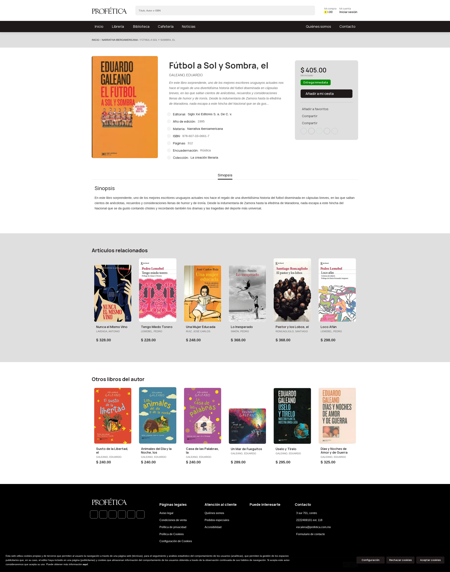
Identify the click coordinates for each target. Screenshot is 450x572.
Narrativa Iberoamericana (120, 39)
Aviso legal (166, 513)
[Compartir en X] (311, 131)
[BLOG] (131, 514)
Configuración (371, 560)
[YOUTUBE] (140, 514)
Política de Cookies (171, 534)
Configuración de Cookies (175, 541)
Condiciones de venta (173, 520)
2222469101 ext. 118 (309, 520)
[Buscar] (309, 10)
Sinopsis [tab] (225, 175)
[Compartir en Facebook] (304, 131)
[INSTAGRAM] (122, 514)
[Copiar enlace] (335, 131)
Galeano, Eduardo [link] (186, 75)
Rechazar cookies (400, 560)
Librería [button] (118, 26)
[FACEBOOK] (103, 514)
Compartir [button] (309, 116)
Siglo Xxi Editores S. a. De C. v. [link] (210, 114)
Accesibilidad (213, 527)
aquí (85, 564)
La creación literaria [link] (204, 157)
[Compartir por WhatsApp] (319, 131)
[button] (330, 10)
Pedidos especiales (217, 520)
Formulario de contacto (310, 534)
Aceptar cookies (430, 560)
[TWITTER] (113, 514)
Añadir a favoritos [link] (315, 109)
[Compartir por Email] (327, 131)
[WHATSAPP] (94, 514)
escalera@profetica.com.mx (313, 527)
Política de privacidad (172, 527)
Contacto (347, 26)
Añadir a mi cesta (320, 93)
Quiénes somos (318, 26)
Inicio (95, 39)
